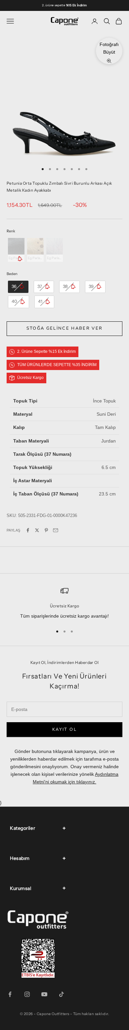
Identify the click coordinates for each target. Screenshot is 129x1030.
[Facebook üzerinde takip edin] (10, 994)
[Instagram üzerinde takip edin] (27, 994)
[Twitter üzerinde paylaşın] (37, 530)
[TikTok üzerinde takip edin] (61, 994)
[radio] (15, 250)
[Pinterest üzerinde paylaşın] (46, 530)
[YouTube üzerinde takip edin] (44, 994)
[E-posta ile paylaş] (55, 530)
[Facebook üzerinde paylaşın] (27, 530)
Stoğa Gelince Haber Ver (64, 328)
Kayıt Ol (64, 729)
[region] (64, 603)
